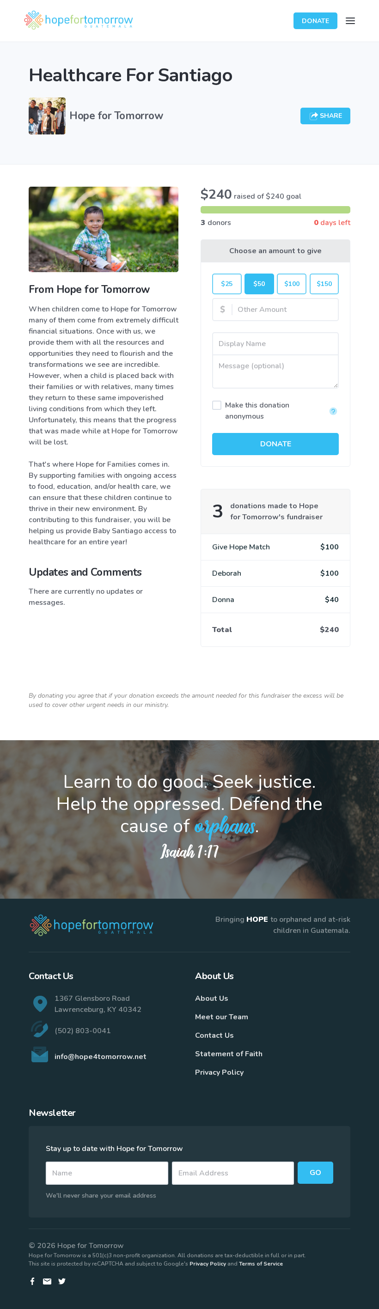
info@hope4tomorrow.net (101, 1057)
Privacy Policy (219, 1072)
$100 (292, 284)
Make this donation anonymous (257, 410)
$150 (324, 284)
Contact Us (214, 1035)
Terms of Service (261, 1263)
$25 (226, 284)
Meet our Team (221, 1017)
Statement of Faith (229, 1054)
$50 (259, 284)
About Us (211, 998)
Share (330, 115)
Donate (315, 21)
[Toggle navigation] (350, 20)
